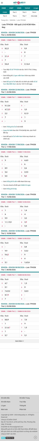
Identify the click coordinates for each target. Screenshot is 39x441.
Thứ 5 (5, 16)
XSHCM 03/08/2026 (16, 304)
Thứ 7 (24, 16)
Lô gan (3, 405)
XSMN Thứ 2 (11, 40)
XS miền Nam (5, 402)
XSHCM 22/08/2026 (16, 90)
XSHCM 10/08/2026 (16, 231)
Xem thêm (18, 341)
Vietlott (27, 8)
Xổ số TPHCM (14, 69)
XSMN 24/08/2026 (24, 40)
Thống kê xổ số (12, 127)
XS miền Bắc (5, 398)
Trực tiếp (23, 402)
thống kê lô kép (12, 189)
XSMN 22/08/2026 (24, 97)
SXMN (3, 238)
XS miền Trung (25, 398)
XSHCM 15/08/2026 (16, 194)
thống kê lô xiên (12, 181)
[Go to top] (36, 438)
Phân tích (23, 409)
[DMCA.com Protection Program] (7, 439)
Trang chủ (4, 20)
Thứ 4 (34, 12)
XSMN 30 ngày (26, 185)
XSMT (11, 8)
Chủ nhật (34, 16)
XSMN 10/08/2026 (24, 238)
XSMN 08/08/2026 (24, 275)
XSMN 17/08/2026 (24, 152)
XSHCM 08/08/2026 (16, 267)
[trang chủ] (19, 4)
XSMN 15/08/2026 (24, 202)
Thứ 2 (15, 12)
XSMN (19, 8)
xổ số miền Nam (17, 136)
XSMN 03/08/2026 (24, 311)
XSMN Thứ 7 (11, 97)
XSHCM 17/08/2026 (16, 145)
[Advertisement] (19, 370)
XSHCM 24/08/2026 (16, 33)
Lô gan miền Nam (19, 75)
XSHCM (12, 20)
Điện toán (4, 409)
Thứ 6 (15, 16)
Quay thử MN (7, 130)
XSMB (4, 8)
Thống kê (23, 405)
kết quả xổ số (11, 81)
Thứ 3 (24, 12)
